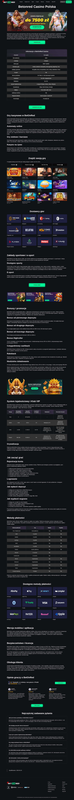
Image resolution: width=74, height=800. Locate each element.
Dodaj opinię (60, 682)
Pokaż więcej (37, 705)
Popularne (13, 164)
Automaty (59, 164)
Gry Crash (44, 164)
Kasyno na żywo (28, 164)
